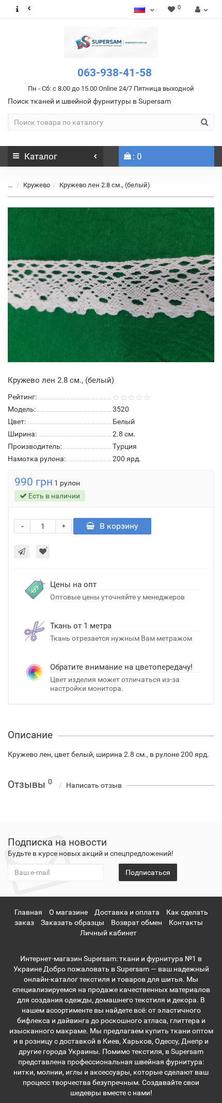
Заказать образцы (72, 922)
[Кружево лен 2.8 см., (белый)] (111, 284)
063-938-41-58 (114, 73)
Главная (28, 912)
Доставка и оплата (127, 912)
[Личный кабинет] (200, 9)
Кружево (36, 185)
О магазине (68, 912)
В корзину (119, 526)
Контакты (186, 922)
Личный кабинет (108, 933)
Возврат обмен (136, 922)
